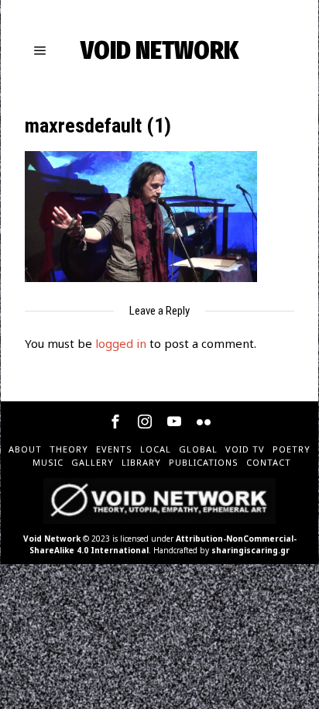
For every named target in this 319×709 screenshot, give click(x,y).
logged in (120, 343)
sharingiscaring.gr (250, 550)
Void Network (52, 538)
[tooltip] (115, 421)
